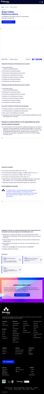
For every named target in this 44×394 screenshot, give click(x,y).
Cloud (14, 326)
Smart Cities (4, 59)
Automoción (25, 323)
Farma (24, 326)
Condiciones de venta (8, 387)
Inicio (3, 7)
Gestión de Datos (16, 335)
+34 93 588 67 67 (9, 361)
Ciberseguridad (15, 325)
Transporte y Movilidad (38, 334)
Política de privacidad (17, 389)
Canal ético (10, 389)
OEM (24, 328)
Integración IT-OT (16, 337)
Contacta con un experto (21, 294)
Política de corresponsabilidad (19, 387)
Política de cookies (26, 389)
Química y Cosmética (26, 332)
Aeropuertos (36, 325)
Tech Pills (3, 336)
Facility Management (37, 337)
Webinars (3, 332)
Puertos (35, 330)
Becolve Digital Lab (18, 353)
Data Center (36, 323)
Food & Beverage (26, 325)
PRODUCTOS (15, 321)
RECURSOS (4, 329)
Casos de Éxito (4, 338)
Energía (35, 328)
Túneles (35, 335)
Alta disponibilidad (16, 323)
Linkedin (32, 369)
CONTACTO (18, 367)
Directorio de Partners (19, 351)
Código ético (36, 387)
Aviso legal (32, 389)
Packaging (25, 330)
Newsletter (33, 374)
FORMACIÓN (4, 348)
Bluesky (32, 371)
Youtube (32, 373)
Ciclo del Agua (36, 326)
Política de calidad (29, 387)
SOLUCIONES (4, 321)
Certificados (4, 351)
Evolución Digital (15, 341)
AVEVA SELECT (31, 348)
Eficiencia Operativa (16, 333)
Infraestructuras (5, 325)
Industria (3, 323)
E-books (3, 331)
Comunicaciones (15, 328)
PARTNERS (17, 348)
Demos (3, 334)
